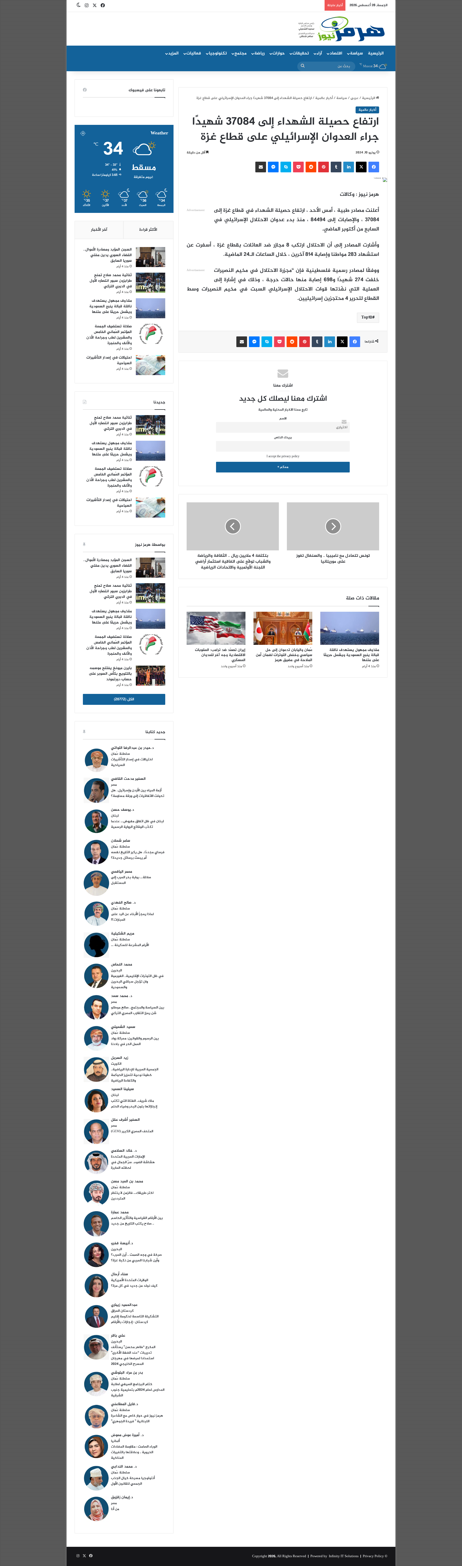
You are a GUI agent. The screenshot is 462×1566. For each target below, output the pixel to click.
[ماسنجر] (273, 167)
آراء (319, 53)
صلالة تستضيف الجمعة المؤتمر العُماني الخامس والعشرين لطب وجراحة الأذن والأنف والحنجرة (109, 334)
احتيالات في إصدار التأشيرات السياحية (109, 360)
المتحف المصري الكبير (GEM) (132, 1131)
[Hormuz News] (341, 29)
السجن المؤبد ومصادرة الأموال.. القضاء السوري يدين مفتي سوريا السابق (107, 255)
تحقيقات (300, 53)
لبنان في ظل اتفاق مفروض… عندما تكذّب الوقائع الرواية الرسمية (137, 824)
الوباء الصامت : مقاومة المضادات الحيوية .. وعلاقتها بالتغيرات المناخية (134, 1452)
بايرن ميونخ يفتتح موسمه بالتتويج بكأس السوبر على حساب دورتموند (110, 673)
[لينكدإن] (348, 167)
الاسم (283, 418)
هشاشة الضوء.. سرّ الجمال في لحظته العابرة (133, 1165)
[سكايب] (285, 167)
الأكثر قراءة (148, 229)
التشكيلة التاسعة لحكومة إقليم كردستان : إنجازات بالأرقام (135, 1319)
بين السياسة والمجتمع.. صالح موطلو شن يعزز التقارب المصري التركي (137, 1010)
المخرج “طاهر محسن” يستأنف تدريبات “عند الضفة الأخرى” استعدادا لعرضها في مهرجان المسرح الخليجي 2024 (133, 1355)
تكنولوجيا (218, 53)
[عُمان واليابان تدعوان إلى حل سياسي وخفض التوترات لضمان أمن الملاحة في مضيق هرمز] (282, 628)
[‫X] (361, 167)
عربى (355, 98)
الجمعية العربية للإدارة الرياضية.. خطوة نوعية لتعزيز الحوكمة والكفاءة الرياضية (134, 1075)
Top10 (366, 317)
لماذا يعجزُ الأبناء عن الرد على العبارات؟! (132, 917)
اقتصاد (336, 53)
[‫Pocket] (298, 167)
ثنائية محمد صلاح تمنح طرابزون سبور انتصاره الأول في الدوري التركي (111, 280)
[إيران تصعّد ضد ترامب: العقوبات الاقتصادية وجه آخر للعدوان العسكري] (216, 628)
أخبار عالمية (324, 98)
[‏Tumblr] (336, 167)
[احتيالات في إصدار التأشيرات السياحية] (150, 365)
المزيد (173, 53)
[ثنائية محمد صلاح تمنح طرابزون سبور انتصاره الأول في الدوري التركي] (150, 283)
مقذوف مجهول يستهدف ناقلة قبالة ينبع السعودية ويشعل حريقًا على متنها (351, 655)
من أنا (115, 1509)
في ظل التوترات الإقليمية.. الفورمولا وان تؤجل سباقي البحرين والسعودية (137, 981)
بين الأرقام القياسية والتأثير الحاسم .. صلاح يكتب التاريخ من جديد (137, 1221)
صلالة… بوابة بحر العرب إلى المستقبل (131, 880)
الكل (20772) (124, 699)
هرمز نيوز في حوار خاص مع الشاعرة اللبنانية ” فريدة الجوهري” (137, 1418)
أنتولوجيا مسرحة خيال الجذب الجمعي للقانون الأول (133, 1481)
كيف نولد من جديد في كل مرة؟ (134, 1286)
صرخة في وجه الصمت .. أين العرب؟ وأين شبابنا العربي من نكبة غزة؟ (136, 1257)
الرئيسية (376, 53)
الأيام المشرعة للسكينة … (130, 945)
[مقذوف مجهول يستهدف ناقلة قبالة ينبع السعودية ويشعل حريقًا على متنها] (349, 628)
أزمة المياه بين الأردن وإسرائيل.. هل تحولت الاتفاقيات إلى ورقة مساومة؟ (137, 793)
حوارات (278, 53)
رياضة (259, 53)
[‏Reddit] (311, 167)
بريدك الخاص (283, 437)
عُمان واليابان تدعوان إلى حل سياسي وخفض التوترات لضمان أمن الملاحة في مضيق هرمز (284, 655)
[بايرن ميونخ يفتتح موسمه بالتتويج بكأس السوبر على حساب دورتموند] (150, 676)
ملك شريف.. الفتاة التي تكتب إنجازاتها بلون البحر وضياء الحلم (134, 1104)
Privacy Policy (373, 1556)
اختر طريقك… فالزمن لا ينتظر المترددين (132, 1196)
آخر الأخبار (99, 229)
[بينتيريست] (323, 167)
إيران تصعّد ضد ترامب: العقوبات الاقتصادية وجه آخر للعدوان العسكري (220, 655)
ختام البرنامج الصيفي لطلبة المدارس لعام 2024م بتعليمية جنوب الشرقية (137, 1389)
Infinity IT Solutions (344, 1556)
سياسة (356, 53)
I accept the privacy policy (283, 456)
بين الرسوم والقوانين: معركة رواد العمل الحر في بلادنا (135, 1041)
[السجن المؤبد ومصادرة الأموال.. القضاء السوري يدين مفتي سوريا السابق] (150, 257)
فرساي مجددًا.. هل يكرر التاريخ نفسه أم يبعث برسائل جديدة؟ (137, 855)
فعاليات (193, 53)
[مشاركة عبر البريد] (260, 167)
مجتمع (240, 53)
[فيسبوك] (373, 167)
